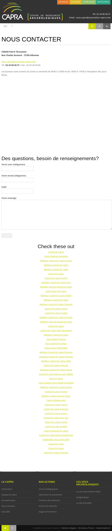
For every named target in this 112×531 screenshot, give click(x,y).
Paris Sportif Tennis (56, 339)
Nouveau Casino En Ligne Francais (56, 356)
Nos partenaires (8, 500)
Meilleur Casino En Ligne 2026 (56, 361)
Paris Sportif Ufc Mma (56, 343)
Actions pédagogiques (48, 489)
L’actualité (5, 511)
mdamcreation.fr (103, 528)
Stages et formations (48, 511)
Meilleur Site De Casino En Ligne (56, 286)
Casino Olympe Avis (56, 400)
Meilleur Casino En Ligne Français (56, 304)
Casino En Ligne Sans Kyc (56, 417)
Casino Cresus (56, 378)
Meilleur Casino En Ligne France (56, 260)
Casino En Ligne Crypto (56, 313)
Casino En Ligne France (56, 278)
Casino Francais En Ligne (56, 430)
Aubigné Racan (82, 497)
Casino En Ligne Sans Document (56, 330)
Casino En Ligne (56, 252)
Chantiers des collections (49, 500)
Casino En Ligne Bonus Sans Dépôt (56, 374)
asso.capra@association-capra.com (18, 61)
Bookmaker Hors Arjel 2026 (56, 439)
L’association (6, 489)
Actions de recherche (48, 506)
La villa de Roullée (83, 503)
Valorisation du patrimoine (50, 494)
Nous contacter (8, 506)
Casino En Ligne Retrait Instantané (56, 435)
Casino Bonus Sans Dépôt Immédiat (56, 382)
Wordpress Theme (86, 528)
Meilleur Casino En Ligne (56, 265)
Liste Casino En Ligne (56, 291)
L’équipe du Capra (9, 494)
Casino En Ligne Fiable (56, 426)
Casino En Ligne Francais (56, 409)
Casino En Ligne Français (56, 365)
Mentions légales (69, 528)
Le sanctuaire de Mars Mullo (88, 491)
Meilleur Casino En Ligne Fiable (56, 295)
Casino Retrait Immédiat (56, 256)
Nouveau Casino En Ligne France (56, 369)
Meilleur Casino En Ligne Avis (56, 282)
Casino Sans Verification (56, 348)
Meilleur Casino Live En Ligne (56, 396)
